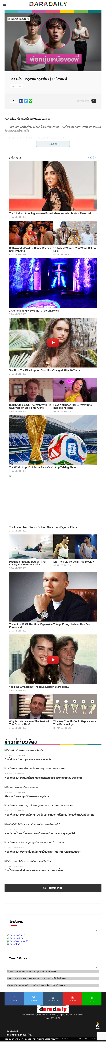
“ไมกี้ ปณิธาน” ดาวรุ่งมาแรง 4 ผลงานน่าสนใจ (28, 759)
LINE (92, 1001)
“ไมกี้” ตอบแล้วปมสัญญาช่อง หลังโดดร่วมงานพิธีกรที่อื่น (34, 870)
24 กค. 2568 (8, 810)
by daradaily (19, 755)
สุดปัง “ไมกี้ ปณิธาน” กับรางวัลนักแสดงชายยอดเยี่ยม (42, 138)
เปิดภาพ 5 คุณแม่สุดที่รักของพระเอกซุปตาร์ (27, 796)
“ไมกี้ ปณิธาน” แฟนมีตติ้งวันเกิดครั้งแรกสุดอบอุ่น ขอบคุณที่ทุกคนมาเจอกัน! (43, 778)
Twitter (33, 1000)
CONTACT (68, 1038)
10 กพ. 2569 (8, 774)
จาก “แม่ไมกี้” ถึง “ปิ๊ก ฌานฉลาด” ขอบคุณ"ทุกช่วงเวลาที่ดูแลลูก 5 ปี (40, 833)
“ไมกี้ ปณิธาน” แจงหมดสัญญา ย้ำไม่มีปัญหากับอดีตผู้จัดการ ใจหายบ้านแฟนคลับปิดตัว (49, 815)
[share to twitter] (26, 101)
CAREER (78, 1038)
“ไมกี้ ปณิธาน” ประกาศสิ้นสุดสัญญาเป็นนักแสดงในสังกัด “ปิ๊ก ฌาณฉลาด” (43, 852)
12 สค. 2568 (8, 792)
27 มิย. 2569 (8, 755)
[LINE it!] (30, 101)
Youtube (72, 1000)
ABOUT (57, 1038)
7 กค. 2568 (8, 847)
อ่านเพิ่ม (53, 144)
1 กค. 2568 (8, 866)
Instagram (53, 1000)
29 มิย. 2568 (16, 86)
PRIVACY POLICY (91, 1038)
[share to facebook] (21, 101)
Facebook (14, 1000)
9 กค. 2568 (8, 829)
